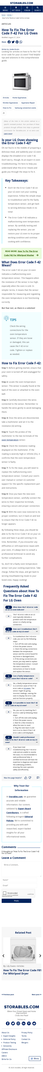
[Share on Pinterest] (17, 42)
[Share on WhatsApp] (21, 42)
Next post (36, 994)
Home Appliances (19, 98)
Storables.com (16, 796)
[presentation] (3, 955)
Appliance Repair (28, 103)
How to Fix (7, 108)
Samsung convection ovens (25, 108)
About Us (5, 1033)
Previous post (8, 994)
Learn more (8, 134)
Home (3, 15)
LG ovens (27, 688)
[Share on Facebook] (9, 42)
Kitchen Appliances (10, 103)
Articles (9, 15)
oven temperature (10, 440)
